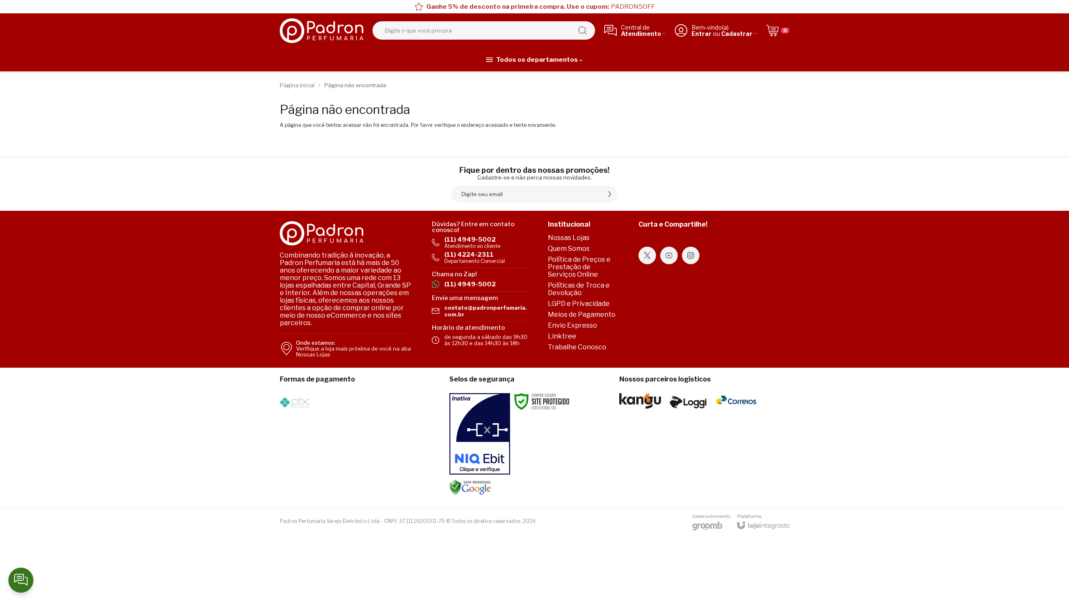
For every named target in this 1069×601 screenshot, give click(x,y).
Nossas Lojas (569, 238)
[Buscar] (582, 30)
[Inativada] (479, 434)
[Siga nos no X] (647, 255)
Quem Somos (569, 249)
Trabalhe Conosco (577, 347)
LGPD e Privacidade (579, 304)
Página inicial (297, 85)
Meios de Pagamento (582, 314)
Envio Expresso (572, 325)
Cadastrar (736, 33)
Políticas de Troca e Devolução (579, 289)
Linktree (562, 336)
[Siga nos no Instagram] (690, 255)
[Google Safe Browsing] (470, 487)
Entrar (702, 33)
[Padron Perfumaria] (321, 30)
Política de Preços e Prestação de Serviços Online (579, 266)
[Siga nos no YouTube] (669, 255)
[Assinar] (609, 194)
